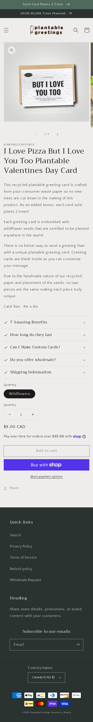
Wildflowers (19, 394)
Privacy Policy (21, 546)
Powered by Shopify (61, 712)
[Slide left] (35, 134)
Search (15, 535)
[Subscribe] (77, 644)
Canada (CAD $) (43, 677)
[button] (6, 30)
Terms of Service (23, 558)
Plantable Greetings (40, 712)
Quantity (10, 404)
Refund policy (21, 569)
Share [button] (14, 488)
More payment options (46, 476)
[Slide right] (57, 134)
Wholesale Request (25, 580)
